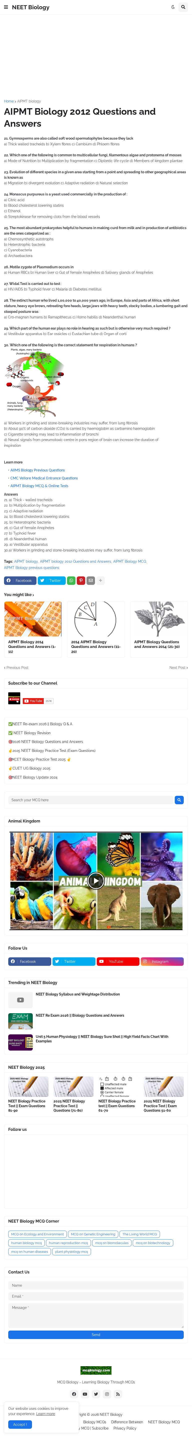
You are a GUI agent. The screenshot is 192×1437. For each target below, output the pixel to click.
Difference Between (127, 1422)
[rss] (118, 1394)
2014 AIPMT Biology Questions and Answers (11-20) (95, 647)
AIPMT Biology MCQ (129, 561)
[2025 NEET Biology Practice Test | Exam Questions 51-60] (164, 1087)
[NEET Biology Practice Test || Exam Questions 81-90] (28, 1087)
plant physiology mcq (71, 1252)
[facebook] (74, 1394)
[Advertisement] (96, 57)
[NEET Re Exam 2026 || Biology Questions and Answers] (20, 1021)
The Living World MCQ (139, 1234)
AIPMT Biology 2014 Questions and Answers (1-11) (32, 647)
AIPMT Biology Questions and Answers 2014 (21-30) (157, 644)
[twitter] (96, 1394)
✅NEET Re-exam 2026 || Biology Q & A (40, 724)
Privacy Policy (125, 1428)
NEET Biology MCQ (164, 1422)
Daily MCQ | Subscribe (90, 1428)
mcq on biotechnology (153, 1243)
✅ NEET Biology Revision (29, 733)
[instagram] (107, 1394)
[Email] (90, 580)
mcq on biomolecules (111, 1243)
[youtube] (85, 1394)
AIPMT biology (29, 101)
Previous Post (17, 668)
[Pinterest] (81, 580)
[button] (6, 7)
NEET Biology (31, 7)
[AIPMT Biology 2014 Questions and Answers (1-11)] (33, 619)
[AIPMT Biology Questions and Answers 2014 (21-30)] (159, 619)
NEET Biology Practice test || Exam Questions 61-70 (117, 1105)
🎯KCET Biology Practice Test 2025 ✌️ (39, 759)
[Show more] (100, 580)
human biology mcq (26, 1243)
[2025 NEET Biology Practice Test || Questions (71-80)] (74, 1087)
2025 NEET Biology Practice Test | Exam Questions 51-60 (160, 1105)
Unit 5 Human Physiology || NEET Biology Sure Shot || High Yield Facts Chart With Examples (102, 1039)
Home (9, 101)
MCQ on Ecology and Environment (37, 1234)
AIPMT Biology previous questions (31, 568)
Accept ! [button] (20, 1425)
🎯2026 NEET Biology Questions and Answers (45, 742)
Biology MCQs (94, 1422)
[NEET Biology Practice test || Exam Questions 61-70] (118, 1087)
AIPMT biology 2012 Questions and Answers (75, 561)
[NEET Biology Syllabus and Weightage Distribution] (20, 1000)
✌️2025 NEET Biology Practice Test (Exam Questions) (52, 751)
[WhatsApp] (71, 580)
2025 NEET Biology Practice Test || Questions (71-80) (69, 1105)
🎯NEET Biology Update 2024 (33, 777)
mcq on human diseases (29, 1252)
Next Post (178, 668)
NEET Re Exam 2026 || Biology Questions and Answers (80, 1015)
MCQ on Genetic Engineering (93, 1234)
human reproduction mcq (68, 1243)
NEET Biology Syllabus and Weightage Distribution (78, 994)
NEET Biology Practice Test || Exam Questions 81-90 (26, 1105)
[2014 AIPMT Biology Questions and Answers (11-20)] (96, 619)
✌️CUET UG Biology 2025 (29, 768)
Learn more (45, 1414)
